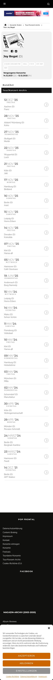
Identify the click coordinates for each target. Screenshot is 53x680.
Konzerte (7, 548)
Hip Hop (40, 64)
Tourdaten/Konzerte (12, 556)
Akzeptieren (26, 656)
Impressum (42, 677)
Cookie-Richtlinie (12, 677)
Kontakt (6, 540)
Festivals (6, 552)
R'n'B (32, 64)
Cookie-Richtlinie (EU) (12, 563)
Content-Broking (10, 532)
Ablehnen (26, 663)
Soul (25, 64)
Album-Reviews (10, 621)
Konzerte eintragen (11, 544)
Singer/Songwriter (12, 64)
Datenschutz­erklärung (28, 677)
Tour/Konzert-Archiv (12, 560)
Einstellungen (26, 671)
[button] (49, 628)
